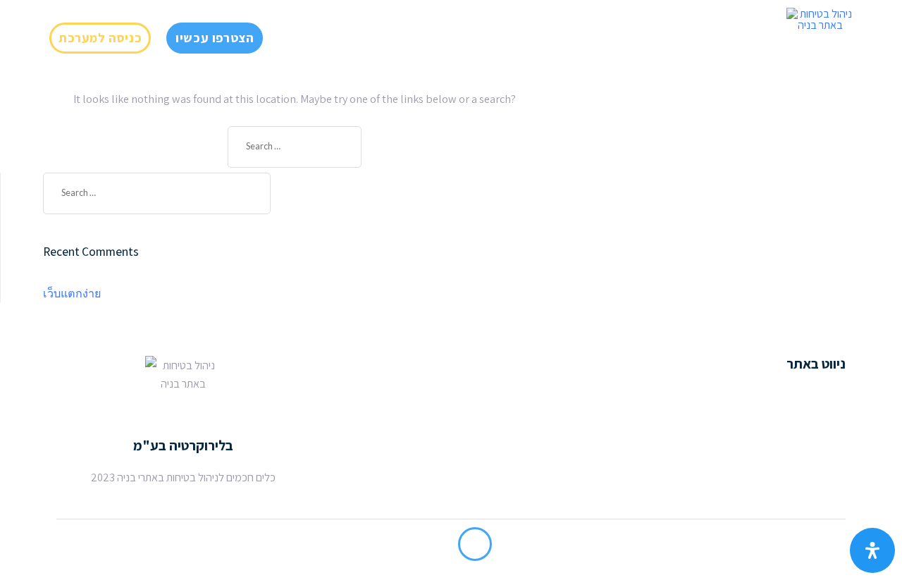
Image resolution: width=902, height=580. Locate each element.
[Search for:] (295, 147)
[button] (100, 38)
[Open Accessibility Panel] (872, 550)
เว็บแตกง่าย (72, 293)
